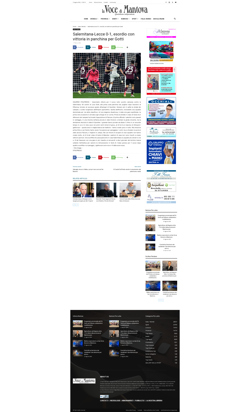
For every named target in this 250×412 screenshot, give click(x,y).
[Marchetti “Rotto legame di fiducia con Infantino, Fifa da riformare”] (106, 190)
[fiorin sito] (161, 179)
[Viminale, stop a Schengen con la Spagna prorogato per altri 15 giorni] (83, 190)
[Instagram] (169, 2)
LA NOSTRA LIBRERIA (154, 400)
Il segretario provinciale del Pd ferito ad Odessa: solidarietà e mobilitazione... (167, 217)
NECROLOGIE (115, 400)
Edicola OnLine (98, 2)
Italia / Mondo (146, 19)
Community (113, 2)
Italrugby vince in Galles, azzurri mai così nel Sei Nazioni (88, 170)
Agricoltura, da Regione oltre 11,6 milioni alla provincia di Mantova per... (167, 227)
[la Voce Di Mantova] (125, 10)
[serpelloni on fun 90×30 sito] (161, 191)
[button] (174, 19)
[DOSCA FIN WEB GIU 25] (161, 124)
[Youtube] (175, 2)
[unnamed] (161, 203)
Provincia (104, 19)
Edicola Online (158, 19)
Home (90, 2)
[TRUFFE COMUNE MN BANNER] (161, 94)
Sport (134, 19)
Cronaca (93, 19)
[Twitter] (172, 2)
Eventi (114, 19)
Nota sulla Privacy (131, 410)
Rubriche (124, 19)
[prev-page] (74, 205)
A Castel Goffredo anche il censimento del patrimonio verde (127, 170)
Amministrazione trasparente (169, 410)
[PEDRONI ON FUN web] (161, 137)
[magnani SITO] (161, 37)
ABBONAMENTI (127, 400)
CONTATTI (104, 400)
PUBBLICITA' (140, 400)
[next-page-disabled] (77, 205)
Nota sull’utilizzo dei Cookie (151, 410)
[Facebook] (166, 2)
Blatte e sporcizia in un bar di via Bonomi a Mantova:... (153, 294)
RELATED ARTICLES (80, 178)
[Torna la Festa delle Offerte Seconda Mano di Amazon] (130, 190)
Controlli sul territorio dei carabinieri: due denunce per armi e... (167, 246)
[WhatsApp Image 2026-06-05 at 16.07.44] (161, 64)
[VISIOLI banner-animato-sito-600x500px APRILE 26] (161, 163)
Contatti (106, 2)
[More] (127, 47)
